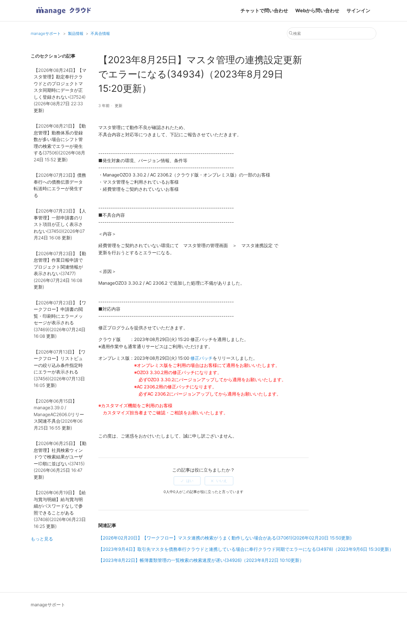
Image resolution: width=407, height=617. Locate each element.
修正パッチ (201, 358)
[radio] (187, 480)
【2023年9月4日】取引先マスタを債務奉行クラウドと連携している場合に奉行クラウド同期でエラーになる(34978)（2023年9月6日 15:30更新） (246, 549)
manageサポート (46, 33)
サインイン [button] (358, 10)
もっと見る (42, 539)
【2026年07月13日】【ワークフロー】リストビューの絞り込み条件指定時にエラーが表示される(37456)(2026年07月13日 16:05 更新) (60, 368)
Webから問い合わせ (317, 10)
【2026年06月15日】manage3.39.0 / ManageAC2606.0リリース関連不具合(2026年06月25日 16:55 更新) (59, 414)
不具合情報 (100, 33)
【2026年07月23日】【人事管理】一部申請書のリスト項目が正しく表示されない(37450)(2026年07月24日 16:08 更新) (60, 224)
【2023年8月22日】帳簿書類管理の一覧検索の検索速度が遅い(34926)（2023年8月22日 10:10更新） (201, 560)
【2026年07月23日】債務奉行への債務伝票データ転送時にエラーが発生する (60, 185)
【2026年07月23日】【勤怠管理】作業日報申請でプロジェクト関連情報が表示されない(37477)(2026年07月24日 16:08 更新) (60, 270)
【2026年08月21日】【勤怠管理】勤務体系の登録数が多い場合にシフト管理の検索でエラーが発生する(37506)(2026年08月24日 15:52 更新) (60, 142)
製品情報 (75, 33)
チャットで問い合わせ (264, 10)
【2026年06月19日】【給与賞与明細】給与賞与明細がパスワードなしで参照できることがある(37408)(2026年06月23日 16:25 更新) (60, 509)
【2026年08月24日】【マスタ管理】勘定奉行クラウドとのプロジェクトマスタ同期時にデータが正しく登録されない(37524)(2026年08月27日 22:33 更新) (60, 90)
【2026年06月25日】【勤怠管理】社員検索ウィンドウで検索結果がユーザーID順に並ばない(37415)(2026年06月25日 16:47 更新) (60, 460)
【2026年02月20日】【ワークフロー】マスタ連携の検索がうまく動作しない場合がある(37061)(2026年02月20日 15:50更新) (225, 538)
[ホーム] (63, 16)
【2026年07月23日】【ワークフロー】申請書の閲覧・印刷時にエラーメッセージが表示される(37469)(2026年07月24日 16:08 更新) (60, 319)
